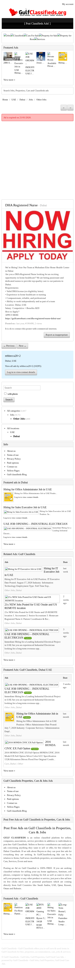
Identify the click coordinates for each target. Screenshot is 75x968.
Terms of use (13, 455)
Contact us (12, 466)
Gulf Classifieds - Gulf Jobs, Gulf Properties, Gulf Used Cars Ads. (34, 957)
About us (11, 451)
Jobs (8, 35)
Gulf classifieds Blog (17, 474)
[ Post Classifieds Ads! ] (37, 23)
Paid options (13, 462)
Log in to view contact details (21, 372)
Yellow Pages (13, 470)
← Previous (8, 345)
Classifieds (18, 35)
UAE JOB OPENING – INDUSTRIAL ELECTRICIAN (35, 523)
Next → (22, 345)
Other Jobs (41, 99)
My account (67, 4)
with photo (12, 394)
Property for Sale (49, 35)
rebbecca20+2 (13, 355)
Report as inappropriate (57, 334)
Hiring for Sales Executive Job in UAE (25, 507)
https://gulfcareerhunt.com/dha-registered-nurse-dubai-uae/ (33, 318)
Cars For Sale (33, 35)
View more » (9, 79)
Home (5, 99)
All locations (13, 428)
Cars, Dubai (10, 763)
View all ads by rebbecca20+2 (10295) (23, 366)
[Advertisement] (37, 160)
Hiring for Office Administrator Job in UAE (27, 489)
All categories (13, 410)
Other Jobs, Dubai (13, 590)
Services (41, 39)
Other (20, 763)
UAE (14, 99)
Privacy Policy (14, 458)
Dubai (22, 99)
